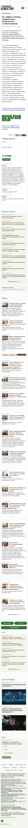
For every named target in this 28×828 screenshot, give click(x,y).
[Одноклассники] (19, 135)
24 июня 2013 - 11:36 (10, 26)
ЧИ (3, 26)
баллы (18, 118)
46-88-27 (21, 793)
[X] (23, 135)
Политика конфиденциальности (8, 817)
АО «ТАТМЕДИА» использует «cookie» (9, 812)
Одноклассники (20, 110)
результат (6, 120)
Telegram (12, 110)
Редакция (14, 767)
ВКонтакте (6, 110)
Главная (4, 764)
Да (6, 746)
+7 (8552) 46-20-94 (14, 793)
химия (10, 118)
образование (7, 115)
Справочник (11, 770)
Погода (21, 623)
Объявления (14, 627)
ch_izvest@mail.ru (10, 802)
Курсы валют (7, 623)
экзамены (17, 115)
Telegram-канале (15, 127)
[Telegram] (21, 135)
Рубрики (11, 764)
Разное (21, 770)
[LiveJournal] (25, 135)
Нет (6, 749)
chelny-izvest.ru (8, 809)
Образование (6, 13)
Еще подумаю (9, 753)
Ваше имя (4, 142)
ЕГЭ (4, 118)
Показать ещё (12, 281)
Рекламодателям (21, 764)
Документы (6, 767)
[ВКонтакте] (16, 135)
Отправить (6, 159)
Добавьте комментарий (7, 147)
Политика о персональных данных (8, 804)
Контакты (22, 767)
